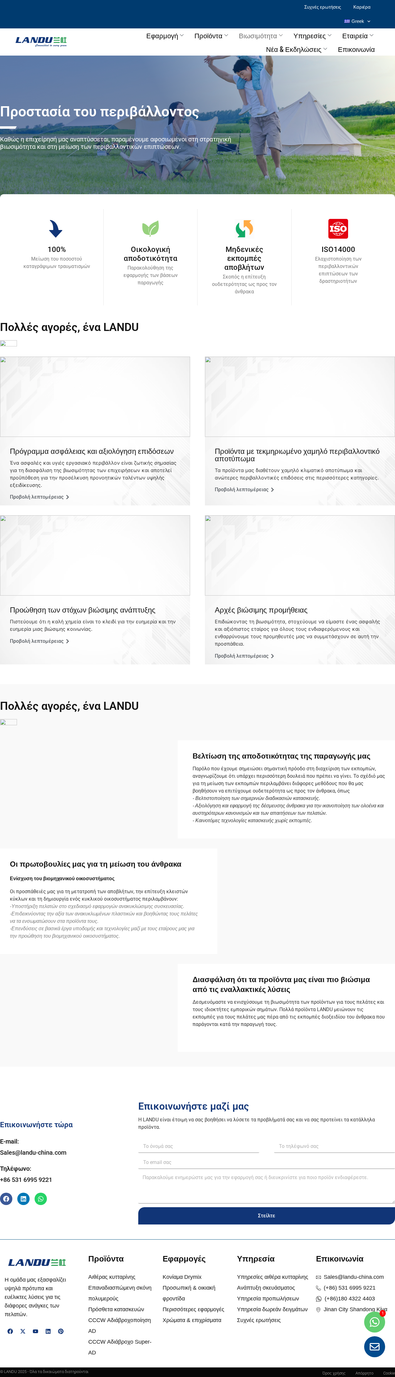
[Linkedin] (23, 1199)
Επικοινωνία (356, 49)
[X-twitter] (22, 1331)
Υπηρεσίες (309, 35)
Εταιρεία (355, 35)
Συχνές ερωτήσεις (322, 7)
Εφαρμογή (162, 35)
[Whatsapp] (41, 1199)
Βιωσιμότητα (258, 35)
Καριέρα (362, 7)
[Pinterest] (60, 1331)
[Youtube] (35, 1331)
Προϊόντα (208, 35)
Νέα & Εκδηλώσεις (294, 49)
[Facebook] (6, 1199)
